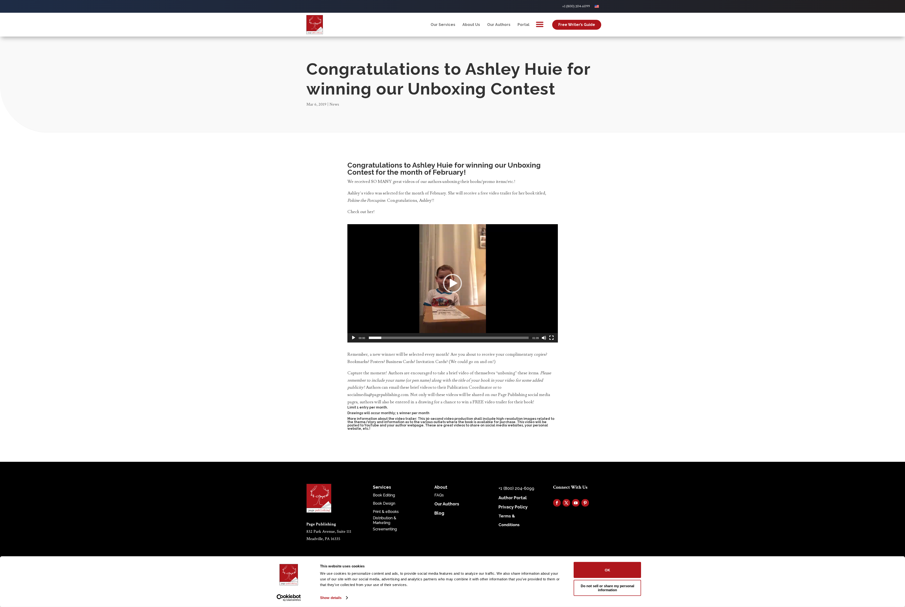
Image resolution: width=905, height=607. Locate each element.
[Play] (353, 337)
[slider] (449, 338)
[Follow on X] (566, 503)
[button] (452, 283)
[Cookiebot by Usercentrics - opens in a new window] (288, 597)
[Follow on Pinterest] (585, 503)
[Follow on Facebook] (557, 503)
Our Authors (498, 24)
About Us (471, 24)
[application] (452, 283)
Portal (523, 24)
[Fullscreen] (551, 337)
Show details (330, 598)
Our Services (443, 24)
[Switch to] (596, 6)
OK (607, 570)
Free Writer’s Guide (576, 24)
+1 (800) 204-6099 (576, 6)
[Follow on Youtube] (576, 503)
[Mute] (544, 337)
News (334, 104)
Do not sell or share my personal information (607, 588)
